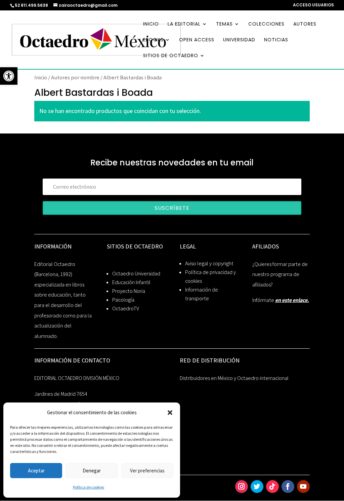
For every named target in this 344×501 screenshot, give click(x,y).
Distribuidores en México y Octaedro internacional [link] (234, 378)
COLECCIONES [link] (266, 24)
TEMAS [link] (224, 24)
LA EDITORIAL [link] (184, 24)
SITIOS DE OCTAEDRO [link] (170, 56)
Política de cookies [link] (88, 487)
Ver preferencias (147, 470)
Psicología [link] (123, 299)
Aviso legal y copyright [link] (209, 263)
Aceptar (36, 470)
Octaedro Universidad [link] (136, 273)
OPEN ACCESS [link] (196, 40)
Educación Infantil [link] (131, 282)
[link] (8, 76)
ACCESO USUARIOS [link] (313, 5)
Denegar (92, 470)
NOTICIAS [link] (276, 40)
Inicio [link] (40, 77)
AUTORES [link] (304, 24)
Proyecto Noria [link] (128, 291)
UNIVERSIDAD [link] (239, 40)
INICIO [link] (151, 24)
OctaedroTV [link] (125, 308)
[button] (170, 412)
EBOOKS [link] (153, 40)
